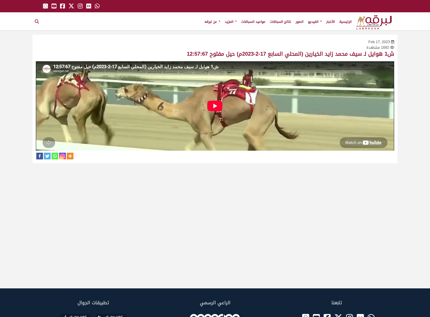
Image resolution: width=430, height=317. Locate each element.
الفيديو (314, 22)
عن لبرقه (211, 22)
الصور (299, 22)
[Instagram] (62, 156)
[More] (70, 156)
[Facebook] (39, 156)
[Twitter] (47, 156)
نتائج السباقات (280, 22)
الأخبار (330, 22)
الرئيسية (345, 22)
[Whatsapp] (55, 156)
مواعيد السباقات (253, 22)
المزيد (229, 22)
